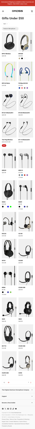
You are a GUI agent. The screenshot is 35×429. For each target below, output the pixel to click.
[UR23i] (9, 190)
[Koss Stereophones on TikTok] (13, 409)
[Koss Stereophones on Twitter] (5, 409)
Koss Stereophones (16, 412)
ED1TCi (4, 346)
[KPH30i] (25, 42)
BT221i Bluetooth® (7, 112)
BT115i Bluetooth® (24, 139)
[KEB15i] (25, 158)
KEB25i (4, 170)
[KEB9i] (25, 190)
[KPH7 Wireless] (9, 42)
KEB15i (20, 170)
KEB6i (3, 287)
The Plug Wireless (7, 139)
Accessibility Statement (8, 423)
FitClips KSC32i (23, 83)
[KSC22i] (9, 221)
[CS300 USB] (25, 275)
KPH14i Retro (6, 83)
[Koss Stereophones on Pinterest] (8, 409)
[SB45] (9, 307)
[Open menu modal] (3, 11)
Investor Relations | (14, 421)
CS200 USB (21, 346)
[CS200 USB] (25, 334)
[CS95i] (25, 361)
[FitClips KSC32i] (25, 71)
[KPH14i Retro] (9, 71)
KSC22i (4, 233)
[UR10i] (9, 248)
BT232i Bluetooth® (24, 112)
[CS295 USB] (9, 361)
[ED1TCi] (9, 334)
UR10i (3, 260)
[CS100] (25, 221)
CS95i (20, 373)
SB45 (3, 319)
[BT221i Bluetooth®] (9, 101)
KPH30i (20, 53)
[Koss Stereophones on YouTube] (16, 409)
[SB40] (25, 307)
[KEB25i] (9, 158)
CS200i (20, 260)
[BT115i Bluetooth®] (25, 128)
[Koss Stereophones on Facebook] (3, 409)
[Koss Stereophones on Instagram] (11, 409)
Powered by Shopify (7, 426)
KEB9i (20, 202)
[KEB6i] (9, 275)
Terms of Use (13, 419)
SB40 (20, 319)
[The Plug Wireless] (9, 128)
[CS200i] (25, 248)
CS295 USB (5, 373)
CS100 (20, 233)
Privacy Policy (5, 419)
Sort (4, 24)
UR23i (3, 202)
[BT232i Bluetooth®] (25, 101)
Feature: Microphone (9, 28)
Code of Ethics (23, 421)
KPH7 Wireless (6, 53)
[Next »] (8, 382)
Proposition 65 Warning (23, 419)
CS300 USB (21, 287)
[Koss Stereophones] (17, 11)
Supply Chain (5, 421)
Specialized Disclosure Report (21, 423)
